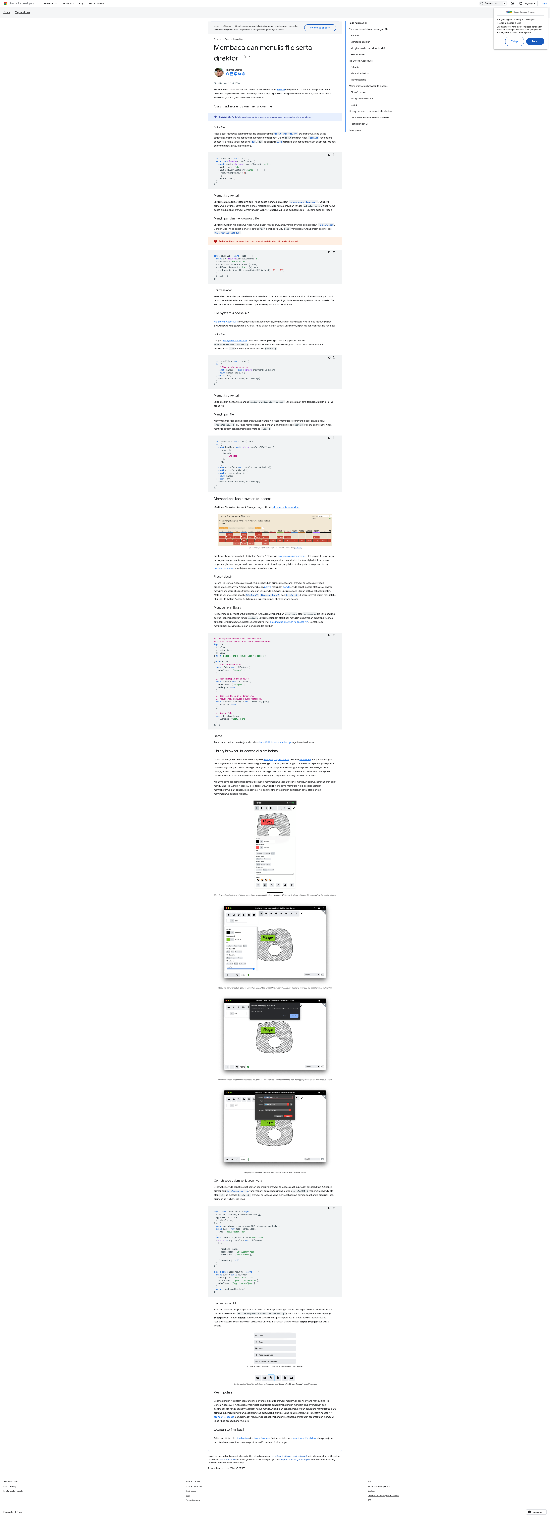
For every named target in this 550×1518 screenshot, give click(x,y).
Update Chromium (194, 1486)
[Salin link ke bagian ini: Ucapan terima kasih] (248, 1430)
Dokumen (48, 3)
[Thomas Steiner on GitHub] (227, 74)
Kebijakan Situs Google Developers (294, 1459)
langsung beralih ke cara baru (297, 117)
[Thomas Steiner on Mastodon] (235, 74)
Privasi (19, 1512)
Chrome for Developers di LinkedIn (383, 1495)
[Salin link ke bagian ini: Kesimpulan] (234, 1392)
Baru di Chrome (96, 3)
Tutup (514, 41)
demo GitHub (266, 742)
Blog (81, 3)
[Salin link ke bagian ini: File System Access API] (252, 313)
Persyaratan (8, 1512)
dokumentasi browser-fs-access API (289, 622)
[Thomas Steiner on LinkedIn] (231, 74)
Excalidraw (305, 759)
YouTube (371, 1491)
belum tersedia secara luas (285, 507)
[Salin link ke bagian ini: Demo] (225, 736)
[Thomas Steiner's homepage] (243, 74)
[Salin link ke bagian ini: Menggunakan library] (244, 608)
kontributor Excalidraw (305, 1438)
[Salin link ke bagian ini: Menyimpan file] (237, 414)
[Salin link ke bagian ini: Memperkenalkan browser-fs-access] (274, 499)
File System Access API (226, 321)
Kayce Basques (262, 1438)
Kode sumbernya (282, 742)
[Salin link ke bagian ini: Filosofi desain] (235, 577)
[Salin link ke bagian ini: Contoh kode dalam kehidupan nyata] (265, 1181)
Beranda (217, 39)
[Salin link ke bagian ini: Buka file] (228, 127)
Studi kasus (68, 3)
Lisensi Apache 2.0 (228, 1459)
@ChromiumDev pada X (379, 1486)
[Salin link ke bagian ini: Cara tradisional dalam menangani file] (275, 106)
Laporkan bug (9, 1486)
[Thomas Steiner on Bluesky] (239, 74)
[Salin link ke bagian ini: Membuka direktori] (242, 196)
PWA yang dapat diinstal (276, 759)
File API (281, 89)
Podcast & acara (193, 1500)
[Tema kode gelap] (329, 154)
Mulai (535, 41)
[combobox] (493, 3)
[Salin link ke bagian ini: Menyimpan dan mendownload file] (262, 218)
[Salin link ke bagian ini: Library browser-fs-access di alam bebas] (280, 751)
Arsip (188, 1495)
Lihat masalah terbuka (13, 1491)
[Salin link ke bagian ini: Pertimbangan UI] (238, 1303)
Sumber (298, 548)
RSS (369, 1500)
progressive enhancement (291, 556)
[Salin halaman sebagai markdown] (244, 56)
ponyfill (286, 587)
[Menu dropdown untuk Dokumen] (56, 3)
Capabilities (22, 12)
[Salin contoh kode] (334, 154)
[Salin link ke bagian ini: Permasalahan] (235, 290)
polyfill (267, 587)
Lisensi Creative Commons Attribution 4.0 (289, 1456)
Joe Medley (243, 1438)
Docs (6, 12)
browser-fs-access (224, 568)
